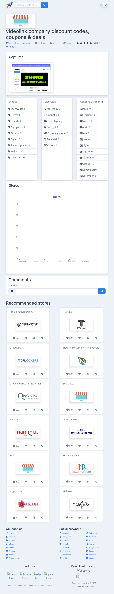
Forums (12, 540)
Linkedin (65, 547)
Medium (92, 554)
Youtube (65, 544)
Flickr (91, 540)
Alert (55, 43)
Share (68, 43)
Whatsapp (66, 554)
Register (12, 536)
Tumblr (92, 544)
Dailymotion (94, 547)
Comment (13, 285)
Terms (11, 554)
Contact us (13, 547)
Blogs (11, 544)
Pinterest (66, 551)
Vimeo (91, 558)
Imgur (91, 551)
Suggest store (14, 558)
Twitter (65, 540)
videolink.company (19, 43)
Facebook (66, 533)
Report (12, 46)
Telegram (93, 533)
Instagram (66, 536)
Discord (92, 536)
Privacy (12, 551)
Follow (41, 43)
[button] (104, 4)
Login (11, 533)
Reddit (65, 558)
